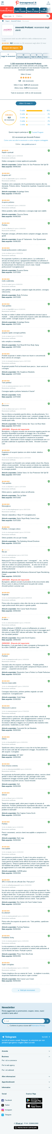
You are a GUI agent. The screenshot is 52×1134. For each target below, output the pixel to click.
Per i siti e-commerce (9, 1060)
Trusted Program (37, 132)
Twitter (7, 1105)
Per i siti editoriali (8, 1070)
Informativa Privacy (38, 1026)
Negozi (7, 21)
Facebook (8, 1100)
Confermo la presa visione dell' (27, 1026)
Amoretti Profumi (16, 21)
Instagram (8, 1110)
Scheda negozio (23, 57)
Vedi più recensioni (27, 990)
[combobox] (8, 16)
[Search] (47, 16)
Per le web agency (8, 1065)
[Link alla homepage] (3, 21)
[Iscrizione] (48, 1021)
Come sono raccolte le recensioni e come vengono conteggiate (26, 140)
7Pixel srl (19, 1123)
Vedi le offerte (36, 57)
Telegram (7, 1115)
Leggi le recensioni (8, 56)
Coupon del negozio (10, 48)
